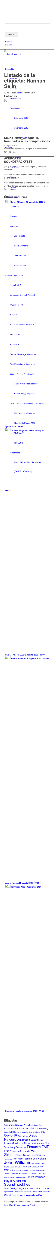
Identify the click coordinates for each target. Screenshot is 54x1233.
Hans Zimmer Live (26, 1155)
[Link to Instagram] (6, 11)
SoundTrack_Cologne (14, 1188)
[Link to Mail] (6, 18)
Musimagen (18, 1170)
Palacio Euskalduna (11, 1174)
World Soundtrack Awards (19, 1195)
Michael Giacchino (33, 1166)
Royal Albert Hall (15, 1180)
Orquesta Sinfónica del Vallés (33, 1170)
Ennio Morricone (14, 1143)
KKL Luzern (36, 1163)
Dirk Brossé (23, 1139)
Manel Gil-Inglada (16, 1167)
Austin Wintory (42, 1128)
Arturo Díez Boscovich (33, 1125)
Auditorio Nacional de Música (20, 1128)
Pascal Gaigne (9, 1177)
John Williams (17, 1162)
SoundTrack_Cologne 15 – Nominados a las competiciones (27, 139)
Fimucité (34, 1146)
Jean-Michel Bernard (22, 1158)
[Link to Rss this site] (6, 15)
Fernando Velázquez (34, 1143)
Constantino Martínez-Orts (33, 1131)
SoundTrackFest (17, 1184)
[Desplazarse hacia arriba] (1, 1231)
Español (8, 44)
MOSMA (8, 1170)
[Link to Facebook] (6, 1)
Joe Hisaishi (39, 1158)
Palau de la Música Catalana (32, 1173)
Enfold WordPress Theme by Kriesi (19, 1204)
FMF (45, 1146)
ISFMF (38, 1155)
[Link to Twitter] (6, 8)
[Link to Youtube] (6, 5)
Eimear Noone (36, 1139)
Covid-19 (10, 1135)
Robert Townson (35, 1177)
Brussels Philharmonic (12, 1132)
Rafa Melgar (20, 1177)
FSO (6, 1151)
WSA (39, 1195)
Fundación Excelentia (20, 1151)
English (8, 41)
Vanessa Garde (30, 1191)
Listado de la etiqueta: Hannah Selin (24, 80)
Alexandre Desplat (13, 1124)
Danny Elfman (23, 1136)
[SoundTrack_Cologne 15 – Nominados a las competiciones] (27, 101)
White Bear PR (44, 1191)
